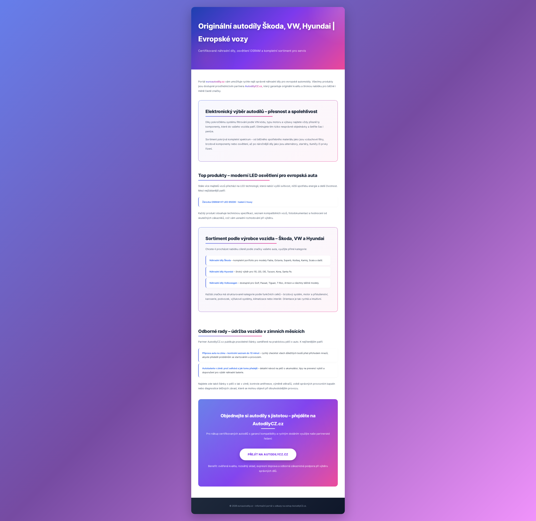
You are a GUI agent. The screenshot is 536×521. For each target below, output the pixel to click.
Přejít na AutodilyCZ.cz (268, 454)
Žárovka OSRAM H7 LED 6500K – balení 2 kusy (227, 202)
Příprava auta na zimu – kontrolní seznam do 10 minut (231, 353)
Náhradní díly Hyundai (221, 271)
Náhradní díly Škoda (220, 260)
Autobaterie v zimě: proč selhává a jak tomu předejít (230, 368)
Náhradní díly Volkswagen (223, 283)
